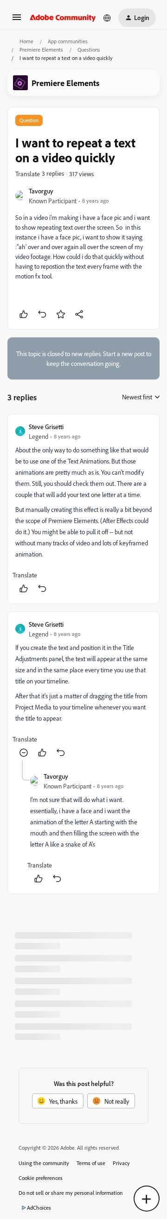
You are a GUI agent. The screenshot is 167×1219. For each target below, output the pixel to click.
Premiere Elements (41, 49)
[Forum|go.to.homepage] (63, 17)
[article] (83, 509)
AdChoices (39, 1207)
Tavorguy (41, 191)
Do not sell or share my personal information (71, 1192)
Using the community (44, 1162)
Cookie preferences (41, 1177)
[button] (16, 20)
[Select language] (107, 17)
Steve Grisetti (46, 427)
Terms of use (91, 1162)
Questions (88, 49)
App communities (68, 41)
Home (26, 41)
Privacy (121, 1162)
